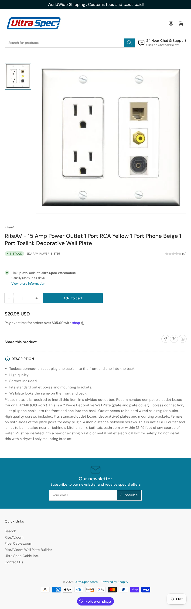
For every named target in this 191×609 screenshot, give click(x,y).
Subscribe (129, 495)
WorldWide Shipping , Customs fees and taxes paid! (96, 4)
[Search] (129, 43)
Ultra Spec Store (86, 582)
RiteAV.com (14, 537)
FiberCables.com (18, 543)
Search (10, 531)
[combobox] (70, 43)
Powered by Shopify (114, 582)
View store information (28, 283)
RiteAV (9, 227)
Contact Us (14, 562)
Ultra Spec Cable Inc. (22, 556)
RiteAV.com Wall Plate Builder (28, 549)
